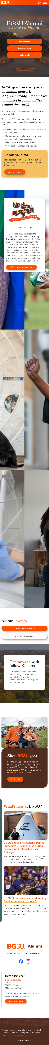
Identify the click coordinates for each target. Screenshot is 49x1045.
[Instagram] (28, 961)
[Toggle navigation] (45, 2)
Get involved (20, 662)
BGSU (15, 34)
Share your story (15, 1001)
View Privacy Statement (12, 1035)
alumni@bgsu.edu (13, 980)
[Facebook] (21, 961)
